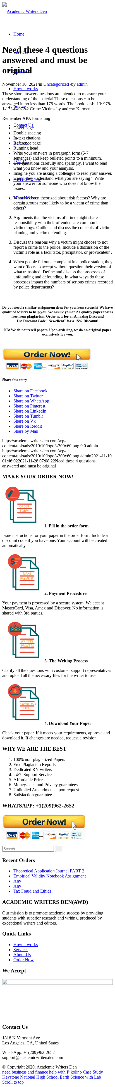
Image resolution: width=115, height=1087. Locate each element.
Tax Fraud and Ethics (32, 891)
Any (17, 881)
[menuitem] (18, 34)
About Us (22, 954)
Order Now (23, 959)
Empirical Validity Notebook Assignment (49, 876)
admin (82, 84)
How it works (25, 944)
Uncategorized (56, 84)
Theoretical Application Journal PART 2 (48, 871)
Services (20, 949)
